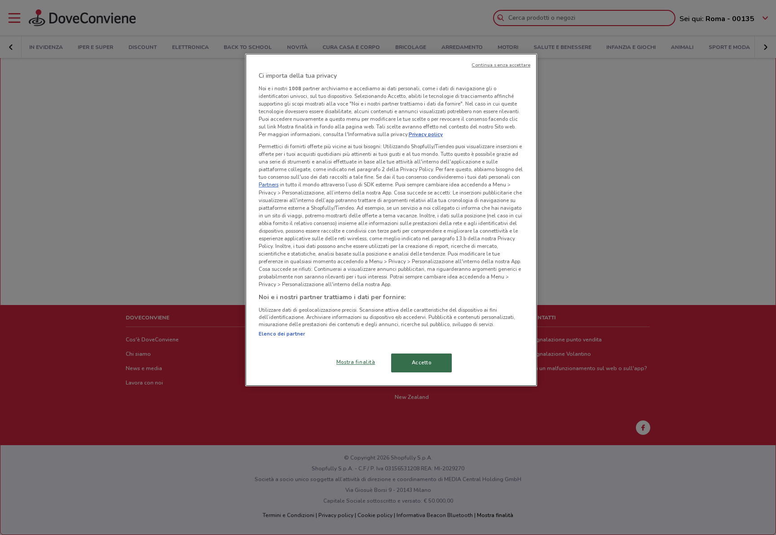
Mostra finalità (355, 362)
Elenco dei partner (282, 333)
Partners (268, 184)
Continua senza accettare (501, 65)
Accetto (422, 362)
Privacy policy (426, 134)
